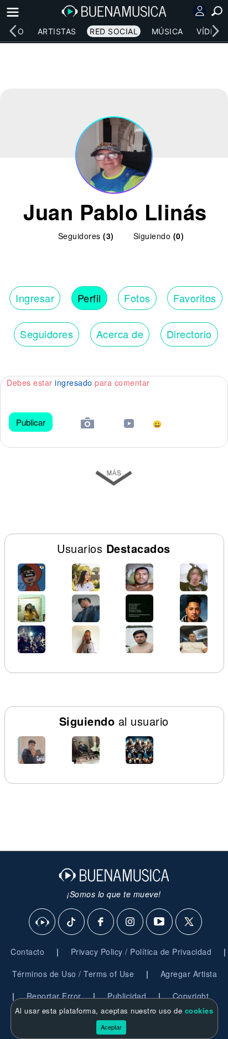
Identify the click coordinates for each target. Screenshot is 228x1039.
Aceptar (111, 1026)
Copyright (191, 995)
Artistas (57, 31)
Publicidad (126, 995)
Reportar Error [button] (54, 995)
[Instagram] (130, 922)
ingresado (73, 382)
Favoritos (194, 298)
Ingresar (34, 298)
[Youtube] (160, 922)
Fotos (137, 298)
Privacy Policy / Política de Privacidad (141, 951)
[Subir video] (129, 424)
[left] (12, 31)
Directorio (189, 334)
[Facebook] (101, 922)
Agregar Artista (188, 973)
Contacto (27, 951)
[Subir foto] (87, 424)
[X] (189, 922)
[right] (215, 31)
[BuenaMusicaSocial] (42, 922)
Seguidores (46, 334)
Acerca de (120, 334)
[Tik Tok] (72, 922)
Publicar (30, 422)
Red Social (114, 31)
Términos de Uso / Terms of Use (73, 973)
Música (167, 31)
